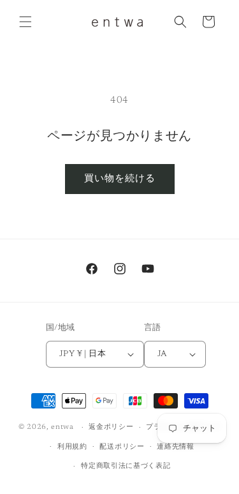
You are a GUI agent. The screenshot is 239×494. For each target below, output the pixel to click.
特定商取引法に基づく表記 (125, 466)
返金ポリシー (111, 427)
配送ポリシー (121, 447)
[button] (25, 22)
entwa (62, 427)
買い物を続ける (120, 179)
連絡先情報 (175, 447)
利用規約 (72, 447)
